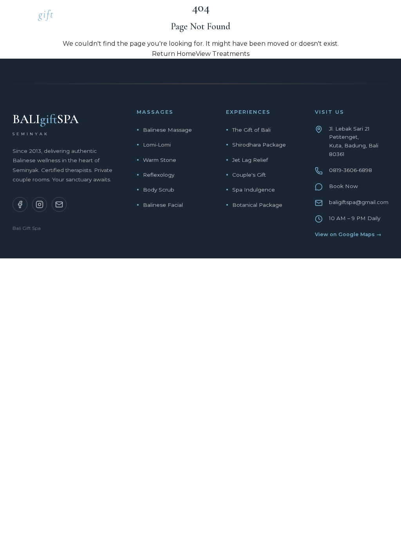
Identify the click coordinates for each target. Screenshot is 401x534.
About (299, 17)
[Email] (59, 204)
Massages (196, 17)
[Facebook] (20, 204)
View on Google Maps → (348, 234)
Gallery (339, 17)
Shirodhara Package (259, 145)
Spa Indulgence (253, 189)
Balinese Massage (167, 130)
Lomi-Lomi (157, 145)
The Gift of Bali (251, 130)
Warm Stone (159, 160)
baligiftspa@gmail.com (358, 202)
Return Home (174, 53)
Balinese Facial (163, 205)
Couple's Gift (249, 175)
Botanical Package (257, 205)
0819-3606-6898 (350, 170)
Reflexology (158, 175)
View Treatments (222, 53)
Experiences (250, 17)
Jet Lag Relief (250, 160)
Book (379, 17)
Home (154, 17)
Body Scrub (158, 189)
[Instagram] (39, 204)
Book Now (343, 186)
